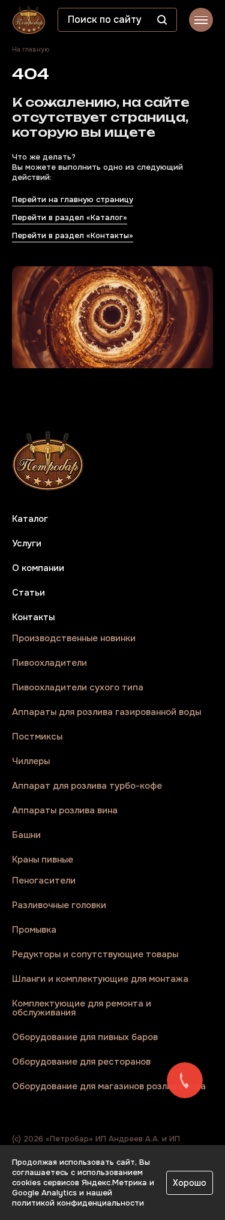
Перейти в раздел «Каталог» (69, 217)
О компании (38, 568)
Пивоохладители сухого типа (77, 687)
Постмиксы (37, 736)
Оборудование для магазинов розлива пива (109, 1086)
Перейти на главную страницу (72, 199)
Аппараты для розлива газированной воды (106, 712)
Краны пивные (42, 859)
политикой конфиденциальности (78, 1203)
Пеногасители (44, 880)
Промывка (34, 929)
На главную (30, 49)
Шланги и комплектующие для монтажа (100, 979)
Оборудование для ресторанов (81, 1061)
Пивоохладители (49, 663)
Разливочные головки (59, 905)
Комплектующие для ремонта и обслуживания (81, 1008)
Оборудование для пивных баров (85, 1037)
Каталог (30, 519)
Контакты (33, 617)
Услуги (26, 543)
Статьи (28, 592)
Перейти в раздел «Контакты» (72, 235)
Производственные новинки (74, 638)
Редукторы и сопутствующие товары (95, 954)
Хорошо (189, 1182)
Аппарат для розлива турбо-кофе (87, 786)
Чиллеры (31, 761)
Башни (26, 835)
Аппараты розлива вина (65, 810)
